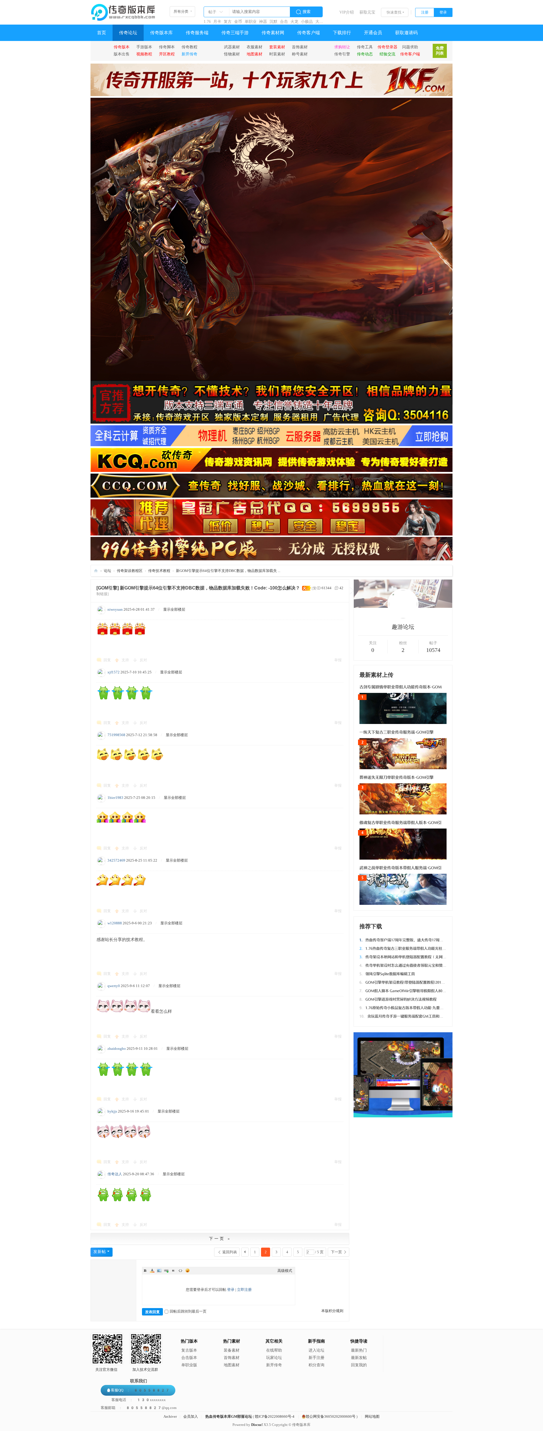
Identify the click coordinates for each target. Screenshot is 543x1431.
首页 (101, 32)
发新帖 (99, 1252)
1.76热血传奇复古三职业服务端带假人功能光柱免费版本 (408, 948)
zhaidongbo (116, 1048)
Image (159, 1270)
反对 (143, 660)
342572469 (116, 860)
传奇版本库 (161, 32)
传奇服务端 (197, 32)
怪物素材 (232, 54)
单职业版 (189, 1365)
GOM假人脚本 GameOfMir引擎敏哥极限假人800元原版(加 (409, 991)
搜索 (307, 12)
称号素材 (300, 54)
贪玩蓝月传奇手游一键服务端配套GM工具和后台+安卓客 (409, 1016)
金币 (238, 21)
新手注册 (316, 1358)
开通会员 (373, 32)
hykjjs (112, 1111)
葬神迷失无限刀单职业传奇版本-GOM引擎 (396, 777)
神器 (263, 21)
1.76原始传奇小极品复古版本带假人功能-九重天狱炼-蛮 (407, 1008)
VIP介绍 (346, 12)
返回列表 (229, 1252)
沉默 (273, 21)
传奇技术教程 (159, 571)
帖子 (212, 12)
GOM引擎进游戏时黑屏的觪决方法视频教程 (398, 999)
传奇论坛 (128, 32)
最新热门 (359, 1350)
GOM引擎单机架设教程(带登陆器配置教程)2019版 (403, 982)
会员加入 (190, 1416)
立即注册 (244, 1289)
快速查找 (394, 12)
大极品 (321, 21)
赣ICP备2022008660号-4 (274, 1416)
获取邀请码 (406, 32)
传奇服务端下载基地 (96, 571)
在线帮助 (274, 1350)
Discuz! (257, 1425)
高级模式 (284, 1271)
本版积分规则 (332, 1311)
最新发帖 (359, 1358)
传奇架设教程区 (130, 571)
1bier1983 (115, 797)
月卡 (217, 21)
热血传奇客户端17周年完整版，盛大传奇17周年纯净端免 (408, 940)
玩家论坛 (274, 1358)
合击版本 (189, 1358)
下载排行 (342, 32)
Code (180, 1270)
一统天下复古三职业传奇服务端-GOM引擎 (396, 732)
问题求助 (410, 47)
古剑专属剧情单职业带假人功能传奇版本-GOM (400, 687)
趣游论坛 (403, 627)
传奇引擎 (342, 54)
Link (166, 1270)
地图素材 (232, 1365)
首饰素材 (300, 47)
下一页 (336, 1252)
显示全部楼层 (174, 609)
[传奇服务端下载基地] (123, 10)
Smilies (187, 1270)
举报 (338, 660)
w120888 (114, 923)
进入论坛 (316, 1350)
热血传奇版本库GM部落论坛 (228, 1416)
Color (152, 1270)
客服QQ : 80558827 (140, 1390)
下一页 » (220, 1239)
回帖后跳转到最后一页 (188, 1311)
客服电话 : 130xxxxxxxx (138, 1400)
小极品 (307, 21)
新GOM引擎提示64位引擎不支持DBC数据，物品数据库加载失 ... (228, 571)
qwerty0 (113, 986)
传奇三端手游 (235, 32)
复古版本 (189, 1350)
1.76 (207, 21)
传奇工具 (365, 47)
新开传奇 (274, 1365)
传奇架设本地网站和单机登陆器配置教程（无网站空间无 (408, 957)
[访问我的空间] (403, 617)
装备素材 (232, 1350)
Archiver (170, 1416)
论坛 (107, 571)
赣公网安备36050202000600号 (330, 1416)
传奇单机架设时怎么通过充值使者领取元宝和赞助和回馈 (408, 965)
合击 (284, 21)
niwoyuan (115, 609)
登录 (443, 12)
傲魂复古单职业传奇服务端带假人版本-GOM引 (400, 823)
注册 (424, 12)
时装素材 (277, 54)
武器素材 (232, 47)
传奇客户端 (308, 32)
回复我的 (359, 1365)
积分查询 (316, 1365)
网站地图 (372, 1416)
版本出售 (122, 54)
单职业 (251, 21)
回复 (107, 660)
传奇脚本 (167, 47)
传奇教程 (189, 47)
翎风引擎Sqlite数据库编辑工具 (387, 974)
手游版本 (144, 47)
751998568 (116, 735)
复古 (228, 21)
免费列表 (440, 50)
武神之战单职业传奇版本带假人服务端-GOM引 (400, 868)
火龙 (294, 21)
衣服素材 (254, 47)
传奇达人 (114, 1174)
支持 (126, 660)
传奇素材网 (273, 32)
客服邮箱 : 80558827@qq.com (138, 1408)
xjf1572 (113, 672)
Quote (173, 1270)
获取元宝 (367, 12)
